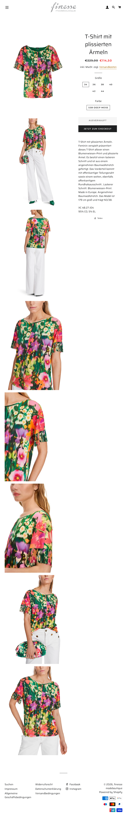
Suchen (9, 784)
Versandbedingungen (47, 793)
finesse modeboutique (114, 786)
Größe (98, 78)
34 (85, 84)
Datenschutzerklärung (48, 789)
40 (111, 84)
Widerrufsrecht (44, 784)
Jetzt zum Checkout (98, 128)
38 (102, 84)
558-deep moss (98, 107)
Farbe (98, 101)
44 (102, 91)
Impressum (11, 789)
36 (94, 84)
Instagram (75, 789)
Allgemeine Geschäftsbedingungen (18, 795)
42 (94, 91)
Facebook (74, 784)
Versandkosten (108, 67)
